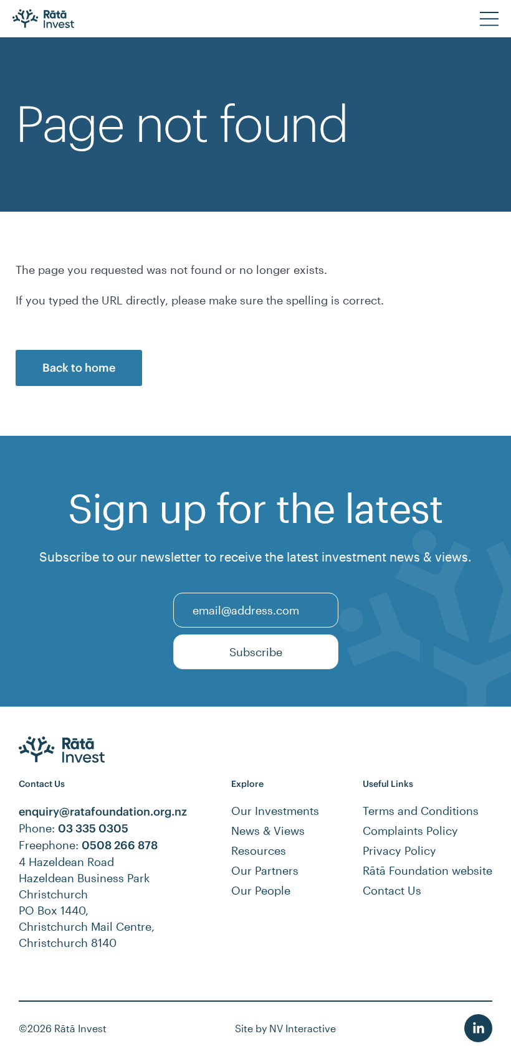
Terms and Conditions (421, 810)
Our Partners (264, 870)
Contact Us (392, 890)
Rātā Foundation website (427, 870)
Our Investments (275, 810)
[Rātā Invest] (55, 18)
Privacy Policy (399, 850)
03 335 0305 (93, 828)
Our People (260, 890)
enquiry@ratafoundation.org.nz (103, 811)
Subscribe (255, 652)
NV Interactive (302, 1028)
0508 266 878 (120, 845)
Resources (258, 850)
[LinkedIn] (478, 1028)
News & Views (268, 830)
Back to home (78, 367)
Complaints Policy (410, 830)
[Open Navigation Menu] (489, 18)
